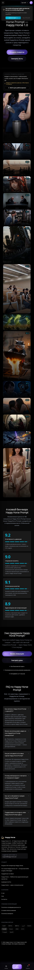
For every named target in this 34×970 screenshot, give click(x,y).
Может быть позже (17, 511)
